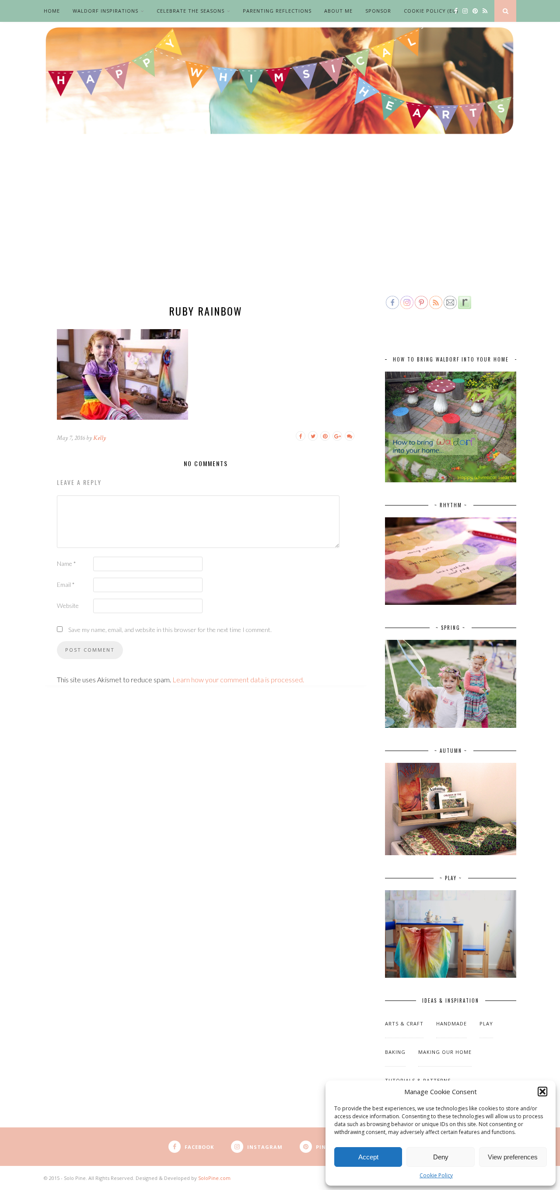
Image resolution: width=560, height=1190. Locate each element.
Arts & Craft (404, 1023)
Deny (440, 1157)
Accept (368, 1157)
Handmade (451, 1023)
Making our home (445, 1052)
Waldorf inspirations (105, 10)
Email (66, 584)
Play (486, 1023)
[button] (542, 1091)
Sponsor (378, 10)
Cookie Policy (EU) (431, 10)
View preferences (513, 1157)
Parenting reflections (277, 10)
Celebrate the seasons (190, 10)
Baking (395, 1052)
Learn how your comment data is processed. (238, 679)
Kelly (99, 438)
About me (338, 10)
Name (66, 563)
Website (68, 605)
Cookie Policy (436, 1175)
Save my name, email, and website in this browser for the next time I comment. (170, 629)
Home (52, 10)
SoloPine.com (214, 1178)
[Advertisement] (280, 228)
